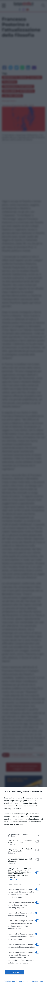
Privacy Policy (37, 981)
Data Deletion (9, 981)
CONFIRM (14, 972)
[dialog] (23, 886)
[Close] (42, 791)
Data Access (23, 981)
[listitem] (23, 835)
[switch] (37, 841)
